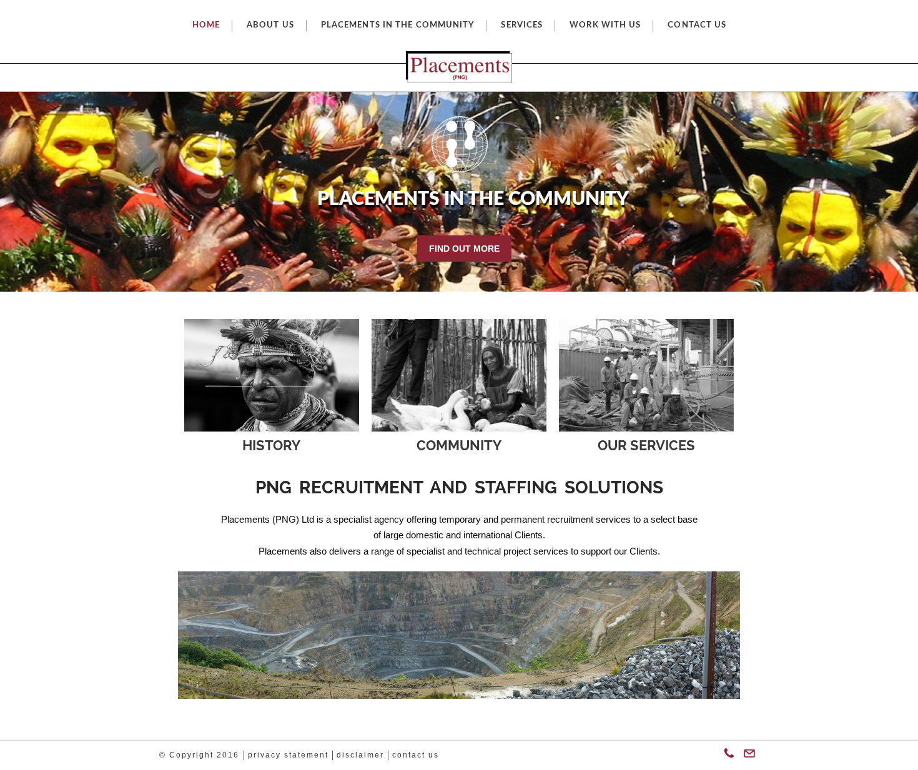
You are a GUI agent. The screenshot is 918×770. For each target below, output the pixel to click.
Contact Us (415, 755)
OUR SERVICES (646, 445)
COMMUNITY (459, 445)
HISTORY (271, 445)
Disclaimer (360, 755)
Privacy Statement (288, 755)
